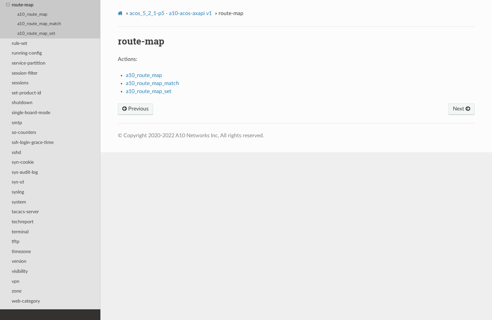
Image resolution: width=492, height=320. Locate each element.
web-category (26, 301)
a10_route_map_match (39, 24)
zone (16, 291)
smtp (17, 122)
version (19, 261)
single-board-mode (31, 112)
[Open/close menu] (8, 5)
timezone (21, 251)
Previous (138, 108)
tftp (15, 241)
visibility (20, 271)
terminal (20, 231)
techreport (22, 221)
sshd (16, 152)
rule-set (19, 43)
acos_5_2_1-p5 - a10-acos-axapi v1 (171, 13)
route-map (22, 4)
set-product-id (26, 92)
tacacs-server (25, 211)
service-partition (29, 63)
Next (459, 108)
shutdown (22, 102)
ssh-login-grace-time (33, 142)
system (19, 202)
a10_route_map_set (36, 33)
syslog (18, 191)
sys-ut (18, 181)
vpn (15, 281)
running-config (27, 53)
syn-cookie (23, 162)
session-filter (24, 73)
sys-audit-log (25, 172)
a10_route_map (32, 14)
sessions (20, 82)
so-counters (24, 132)
